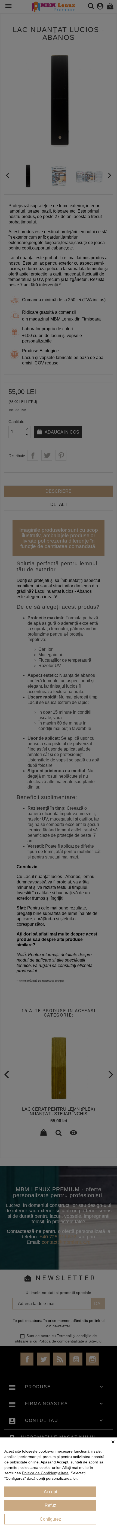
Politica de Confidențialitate (45, 1473)
